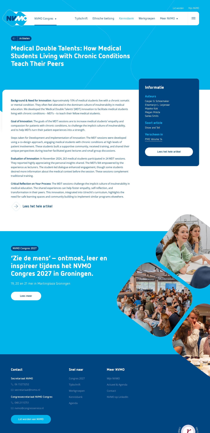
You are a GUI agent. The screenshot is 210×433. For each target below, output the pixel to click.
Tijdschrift (81, 18)
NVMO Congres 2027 (25, 248)
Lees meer (26, 296)
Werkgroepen (147, 18)
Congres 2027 (77, 378)
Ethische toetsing (103, 18)
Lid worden (178, 8)
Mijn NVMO (193, 8)
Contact (111, 391)
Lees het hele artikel (169, 151)
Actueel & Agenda (117, 385)
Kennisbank (126, 18)
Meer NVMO (167, 18)
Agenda (73, 403)
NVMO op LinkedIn (117, 397)
